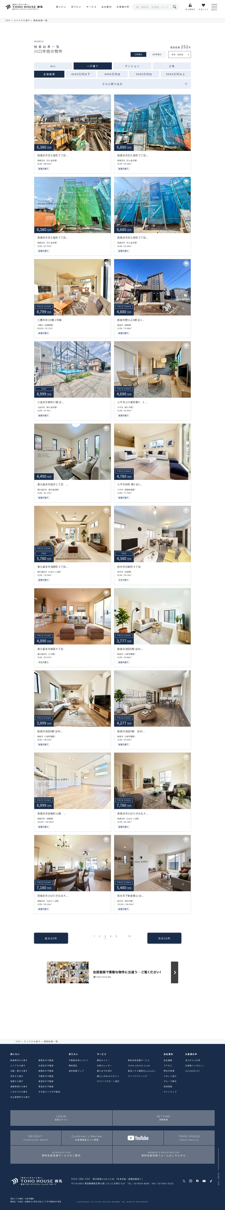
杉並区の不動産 (46, 1065)
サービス (91, 6)
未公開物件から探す (20, 1097)
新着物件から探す (19, 1060)
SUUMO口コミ (192, 1070)
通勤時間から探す (19, 1086)
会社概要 (168, 1060)
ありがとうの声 (192, 1060)
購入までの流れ (104, 1070)
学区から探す (16, 1076)
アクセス (168, 1065)
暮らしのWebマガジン (108, 1076)
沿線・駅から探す (19, 1070)
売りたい (76, 6)
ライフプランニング (138, 1076)
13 (129, 936)
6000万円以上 (175, 74)
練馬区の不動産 (46, 1060)
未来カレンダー (104, 1065)
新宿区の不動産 (46, 1081)
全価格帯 (49, 74)
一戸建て (93, 66)
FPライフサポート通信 (108, 1081)
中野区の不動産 (46, 1076)
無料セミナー (103, 1060)
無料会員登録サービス (139, 1060)
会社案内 (106, 6)
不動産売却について (78, 1060)
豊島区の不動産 (46, 1086)
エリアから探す (22, 20)
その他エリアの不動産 (49, 1091)
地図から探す (16, 1081)
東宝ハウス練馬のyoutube (141, 1070)
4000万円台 (112, 74)
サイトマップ (170, 1091)
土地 (172, 66)
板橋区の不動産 (46, 1070)
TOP (7, 20)
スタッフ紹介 (170, 1076)
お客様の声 (123, 6)
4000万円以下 (80, 74)
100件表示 (156, 54)
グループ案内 (170, 1081)
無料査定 (73, 1065)
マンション (132, 66)
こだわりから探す (19, 1091)
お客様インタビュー (195, 1065)
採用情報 (168, 1086)
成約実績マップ (76, 1070)
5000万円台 (144, 74)
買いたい (61, 6)
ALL (53, 66)
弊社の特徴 (169, 1070)
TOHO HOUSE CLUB (139, 1065)
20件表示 (138, 54)
